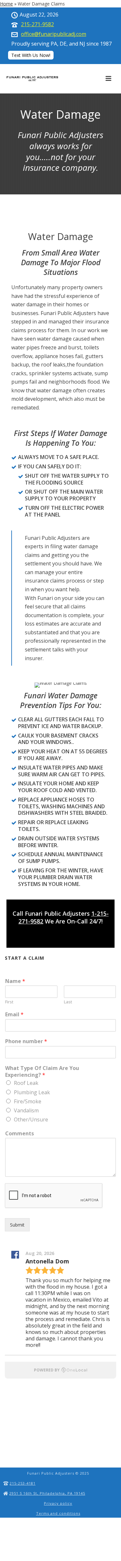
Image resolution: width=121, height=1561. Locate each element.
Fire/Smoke (27, 1101)
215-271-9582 (37, 24)
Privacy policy (58, 1503)
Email (14, 1014)
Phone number (26, 1041)
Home (6, 4)
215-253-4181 (22, 1483)
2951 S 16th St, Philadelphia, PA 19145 (47, 1493)
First (9, 1002)
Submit (17, 1225)
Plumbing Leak (32, 1092)
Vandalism (26, 1110)
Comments (19, 1133)
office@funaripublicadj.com (53, 34)
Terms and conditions (58, 1513)
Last (68, 1002)
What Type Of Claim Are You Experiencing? (42, 1071)
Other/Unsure (31, 1119)
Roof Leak (26, 1082)
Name (15, 981)
